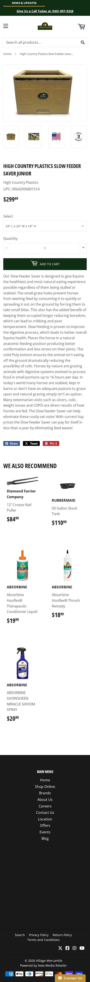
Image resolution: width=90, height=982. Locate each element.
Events (45, 832)
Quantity (10, 238)
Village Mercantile (49, 961)
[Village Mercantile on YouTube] (82, 948)
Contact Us (45, 812)
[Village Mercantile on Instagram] (74, 948)
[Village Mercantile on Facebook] (67, 948)
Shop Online (45, 786)
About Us (45, 799)
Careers (45, 806)
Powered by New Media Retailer (43, 965)
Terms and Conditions (43, 940)
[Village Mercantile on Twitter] (60, 948)
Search (20, 935)
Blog (45, 838)
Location (45, 819)
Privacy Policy (38, 935)
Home (7, 54)
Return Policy (62, 935)
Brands (45, 793)
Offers (45, 825)
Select (8, 216)
